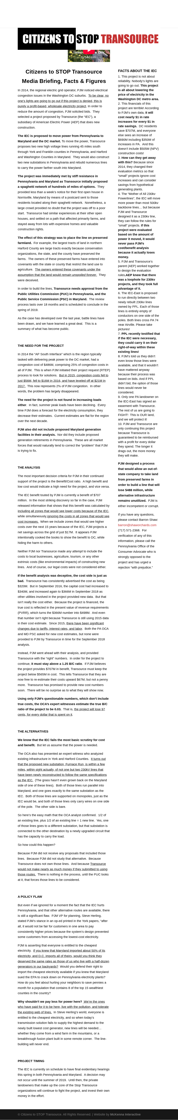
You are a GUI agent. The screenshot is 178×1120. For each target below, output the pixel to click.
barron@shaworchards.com (137, 525)
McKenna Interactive (125, 1114)
